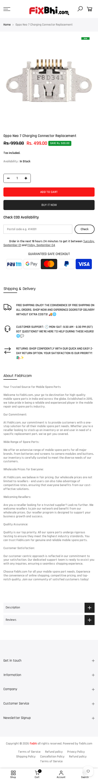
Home (7, 24)
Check (84, 229)
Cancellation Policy (52, 757)
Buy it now (49, 205)
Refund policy (54, 752)
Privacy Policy (76, 752)
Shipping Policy (26, 757)
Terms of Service (29, 752)
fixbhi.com (85, 744)
